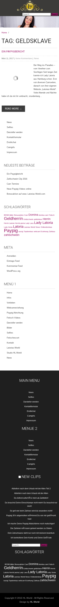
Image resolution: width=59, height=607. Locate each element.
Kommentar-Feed (14, 266)
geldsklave (38, 219)
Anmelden (11, 256)
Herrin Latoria (9, 223)
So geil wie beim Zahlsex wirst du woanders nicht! (31, 511)
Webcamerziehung (15, 308)
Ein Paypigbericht (13, 51)
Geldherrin (13, 218)
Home (4, 32)
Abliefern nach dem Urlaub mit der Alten (31, 493)
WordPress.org (13, 271)
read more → (13, 108)
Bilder (9, 328)
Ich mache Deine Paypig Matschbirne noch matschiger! (31, 524)
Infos (9, 298)
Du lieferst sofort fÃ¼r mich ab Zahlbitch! (31, 498)
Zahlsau (52, 231)
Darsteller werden (14, 132)
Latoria (18, 227)
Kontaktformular (14, 137)
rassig (20, 231)
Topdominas (28, 231)
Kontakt (10, 343)
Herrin (47, 219)
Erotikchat (11, 142)
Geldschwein (28, 219)
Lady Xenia (8, 227)
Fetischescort (13, 338)
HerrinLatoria (20, 223)
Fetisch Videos (13, 318)
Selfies (10, 127)
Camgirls (11, 147)
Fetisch (51, 215)
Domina (33, 214)
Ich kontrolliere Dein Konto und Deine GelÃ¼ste (31, 538)
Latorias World (29, 227)
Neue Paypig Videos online (19, 189)
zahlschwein (11, 234)
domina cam (43, 215)
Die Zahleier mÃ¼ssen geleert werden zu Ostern (31, 528)
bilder (11, 215)
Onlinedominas (46, 227)
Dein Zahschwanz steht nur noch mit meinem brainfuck (31, 533)
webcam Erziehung (41, 231)
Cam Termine (13, 184)
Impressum (12, 152)
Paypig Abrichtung (15, 313)
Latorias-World (13, 348)
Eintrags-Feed (13, 261)
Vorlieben (11, 303)
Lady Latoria (43, 223)
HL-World (34, 602)
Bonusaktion (19, 215)
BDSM (6, 215)
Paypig (11, 230)
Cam (26, 215)
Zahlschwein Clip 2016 (17, 179)
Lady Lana (29, 223)
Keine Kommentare (24, 58)
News (36, 58)
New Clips (31, 477)
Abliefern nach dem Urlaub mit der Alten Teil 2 (31, 489)
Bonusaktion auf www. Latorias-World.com (26, 194)
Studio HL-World (14, 353)
